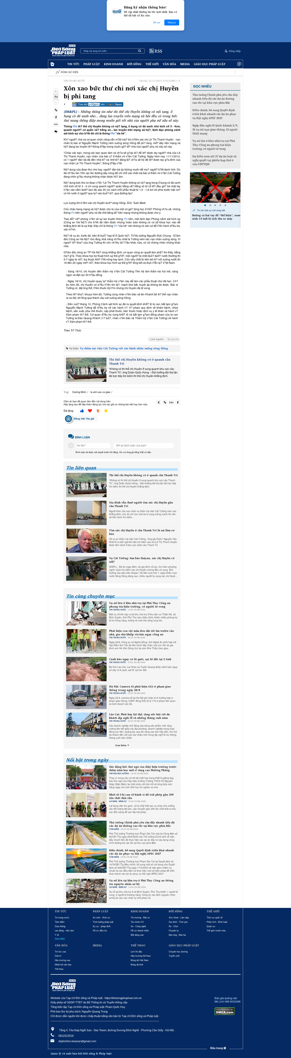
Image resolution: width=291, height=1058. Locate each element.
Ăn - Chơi (173, 926)
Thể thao (59, 969)
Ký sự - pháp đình (101, 926)
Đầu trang (217, 1048)
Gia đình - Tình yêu (178, 922)
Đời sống (134, 64)
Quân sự (211, 926)
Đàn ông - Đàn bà (177, 935)
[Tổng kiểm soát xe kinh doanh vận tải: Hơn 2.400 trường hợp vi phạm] (215, 187)
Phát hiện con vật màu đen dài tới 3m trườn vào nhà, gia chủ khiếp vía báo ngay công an (141, 632)
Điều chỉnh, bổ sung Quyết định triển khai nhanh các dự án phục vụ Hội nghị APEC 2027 (141, 852)
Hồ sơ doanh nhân (140, 930)
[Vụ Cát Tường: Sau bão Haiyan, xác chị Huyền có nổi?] (86, 568)
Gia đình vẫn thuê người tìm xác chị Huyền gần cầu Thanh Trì (141, 504)
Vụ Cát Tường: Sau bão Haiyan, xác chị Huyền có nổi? (141, 559)
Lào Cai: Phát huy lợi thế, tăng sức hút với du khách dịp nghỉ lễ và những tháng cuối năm (139, 716)
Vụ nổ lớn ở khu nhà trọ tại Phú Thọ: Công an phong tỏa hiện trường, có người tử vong (139, 604)
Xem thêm (121, 745)
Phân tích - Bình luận (217, 922)
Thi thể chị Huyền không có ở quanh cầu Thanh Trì (139, 361)
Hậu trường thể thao (141, 956)
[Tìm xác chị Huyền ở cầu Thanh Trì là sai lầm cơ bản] (86, 541)
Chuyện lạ (174, 930)
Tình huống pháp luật (103, 922)
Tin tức (73, 64)
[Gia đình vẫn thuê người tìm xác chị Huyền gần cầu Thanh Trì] (86, 513)
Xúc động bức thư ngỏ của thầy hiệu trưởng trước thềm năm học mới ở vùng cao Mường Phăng (142, 768)
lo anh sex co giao (100, 392)
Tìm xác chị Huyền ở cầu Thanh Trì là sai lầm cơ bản (142, 532)
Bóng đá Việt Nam (140, 960)
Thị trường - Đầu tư (140, 917)
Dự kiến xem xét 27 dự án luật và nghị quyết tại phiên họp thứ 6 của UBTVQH (214, 160)
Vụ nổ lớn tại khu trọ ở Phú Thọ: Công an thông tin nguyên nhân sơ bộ (141, 882)
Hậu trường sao (62, 960)
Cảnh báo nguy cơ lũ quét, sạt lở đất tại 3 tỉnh (140, 659)
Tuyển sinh (174, 956)
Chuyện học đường (178, 951)
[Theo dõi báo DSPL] (98, 104)
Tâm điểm (59, 922)
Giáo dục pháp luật (209, 64)
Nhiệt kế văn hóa (63, 964)
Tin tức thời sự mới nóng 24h (210, 210)
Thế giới (152, 64)
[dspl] (52, 64)
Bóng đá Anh (137, 964)
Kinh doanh (113, 64)
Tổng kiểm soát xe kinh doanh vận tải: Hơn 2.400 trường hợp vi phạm (215, 217)
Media (185, 64)
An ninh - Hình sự (101, 917)
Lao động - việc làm (64, 930)
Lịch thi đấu (136, 951)
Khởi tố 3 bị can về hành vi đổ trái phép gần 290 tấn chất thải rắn (141, 796)
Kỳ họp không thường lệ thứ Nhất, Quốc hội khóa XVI (225, 72)
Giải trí (58, 956)
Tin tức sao (60, 951)
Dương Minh (79, 392)
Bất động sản (137, 935)
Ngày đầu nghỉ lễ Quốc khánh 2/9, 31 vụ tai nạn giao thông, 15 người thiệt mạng (215, 129)
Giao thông (60, 926)
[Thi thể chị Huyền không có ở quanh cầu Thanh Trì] (86, 370)
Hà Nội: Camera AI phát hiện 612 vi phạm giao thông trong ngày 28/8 (140, 688)
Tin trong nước (62, 917)
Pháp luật (91, 64)
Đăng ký (172, 22)
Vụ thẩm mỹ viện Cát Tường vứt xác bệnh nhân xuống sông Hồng (124, 348)
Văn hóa (169, 64)
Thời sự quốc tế (214, 917)
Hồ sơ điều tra (100, 930)
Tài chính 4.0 (137, 922)
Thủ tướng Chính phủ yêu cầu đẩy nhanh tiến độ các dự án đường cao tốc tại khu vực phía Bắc (141, 824)
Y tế (57, 935)
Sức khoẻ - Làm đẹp (179, 917)
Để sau (156, 22)
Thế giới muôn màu (216, 930)
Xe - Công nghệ (138, 926)
